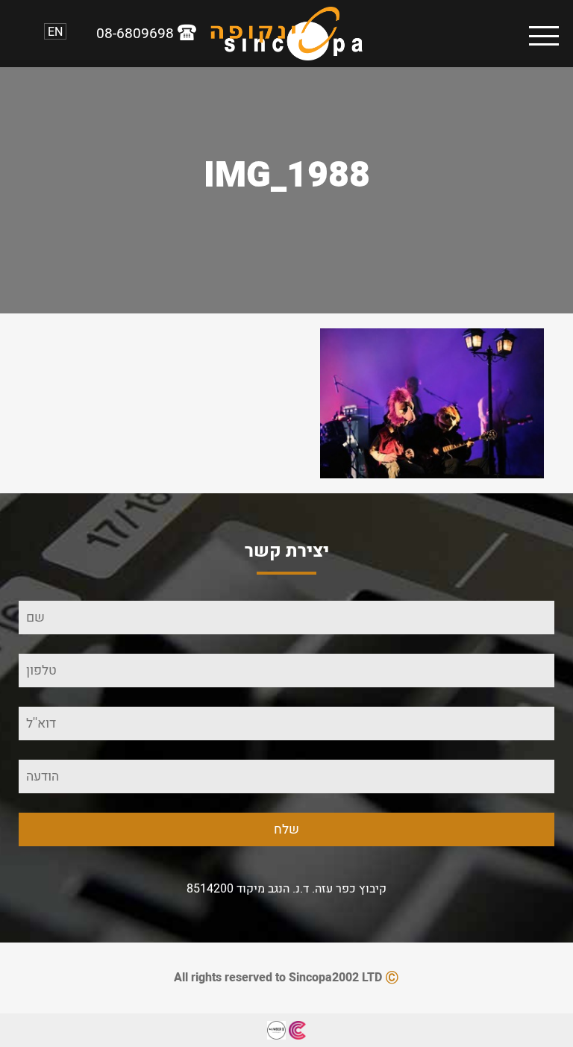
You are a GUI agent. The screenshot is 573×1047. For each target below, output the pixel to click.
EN (55, 31)
